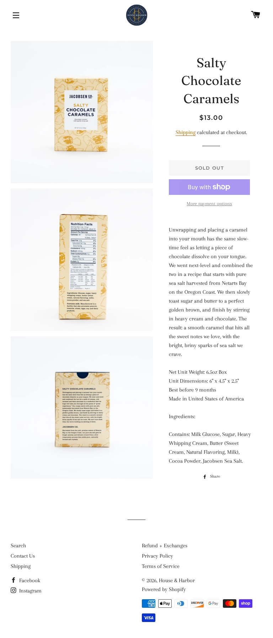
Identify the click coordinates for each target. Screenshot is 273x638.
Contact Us (23, 556)
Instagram (30, 591)
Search (18, 545)
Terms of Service (161, 566)
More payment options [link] (209, 203)
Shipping (186, 132)
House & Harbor (177, 580)
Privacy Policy (157, 556)
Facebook (29, 580)
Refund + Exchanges (164, 545)
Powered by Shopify (164, 589)
